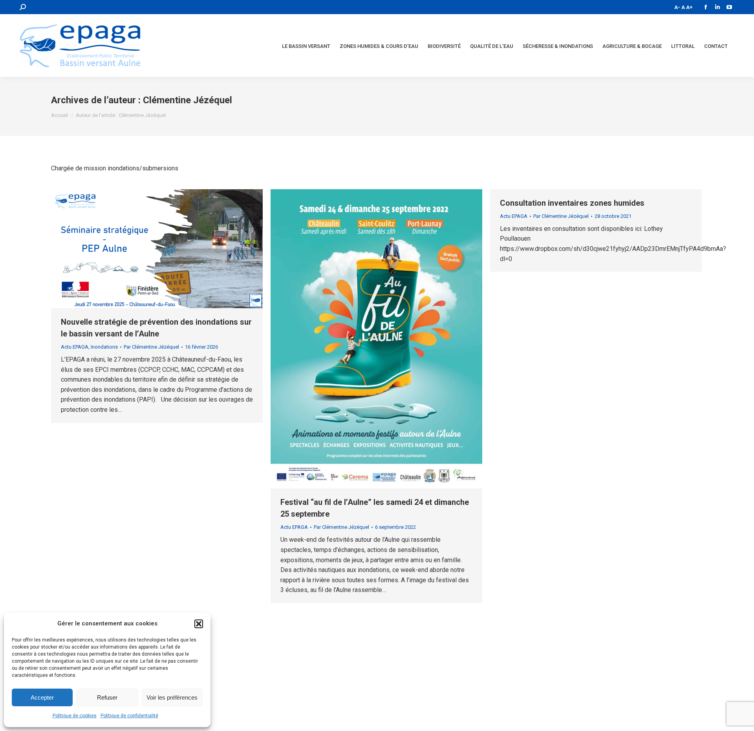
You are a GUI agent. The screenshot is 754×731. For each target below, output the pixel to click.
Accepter (42, 697)
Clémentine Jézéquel (187, 100)
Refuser (107, 697)
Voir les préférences (172, 697)
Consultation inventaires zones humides (572, 203)
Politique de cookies (75, 715)
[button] (199, 624)
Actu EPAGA (74, 347)
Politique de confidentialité (129, 715)
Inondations (104, 347)
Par (151, 347)
